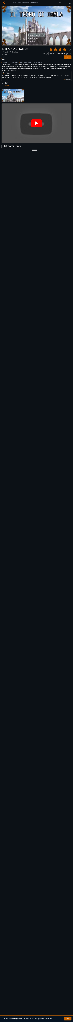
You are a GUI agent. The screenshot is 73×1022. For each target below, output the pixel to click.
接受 (68, 1019)
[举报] (70, 54)
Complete (15, 62)
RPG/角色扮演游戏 (25, 62)
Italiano (7, 85)
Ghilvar (5, 54)
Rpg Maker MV (37, 62)
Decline (60, 1019)
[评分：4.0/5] (60, 49)
